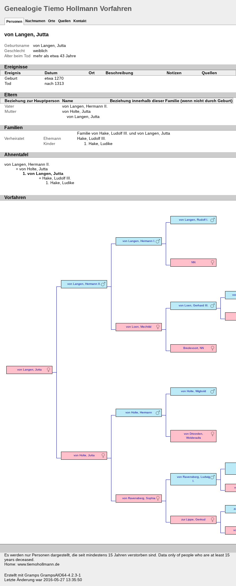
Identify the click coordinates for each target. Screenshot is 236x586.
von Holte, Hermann (138, 412)
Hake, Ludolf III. (91, 138)
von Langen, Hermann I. (139, 241)
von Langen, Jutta (83, 116)
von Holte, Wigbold (193, 391)
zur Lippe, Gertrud (193, 519)
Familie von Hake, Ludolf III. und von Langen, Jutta (123, 133)
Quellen (64, 21)
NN (193, 262)
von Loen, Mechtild (138, 326)
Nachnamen (35, 21)
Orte (51, 21)
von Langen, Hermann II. (85, 106)
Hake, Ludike (101, 143)
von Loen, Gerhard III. (193, 305)
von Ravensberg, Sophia (138, 498)
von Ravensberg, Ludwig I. (193, 478)
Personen (14, 22)
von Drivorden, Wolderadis (193, 435)
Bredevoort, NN (193, 348)
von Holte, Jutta (76, 111)
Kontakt (79, 21)
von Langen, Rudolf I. (193, 219)
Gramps (31, 575)
